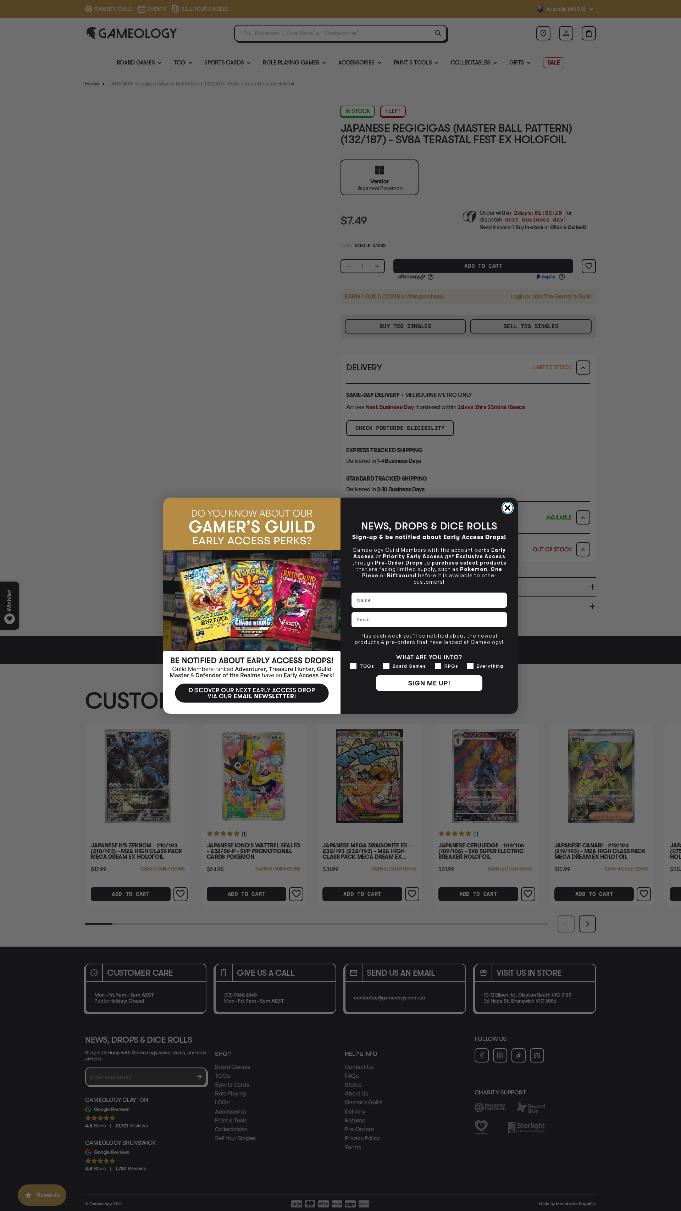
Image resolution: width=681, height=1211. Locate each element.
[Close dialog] (507, 508)
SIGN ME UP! (429, 683)
